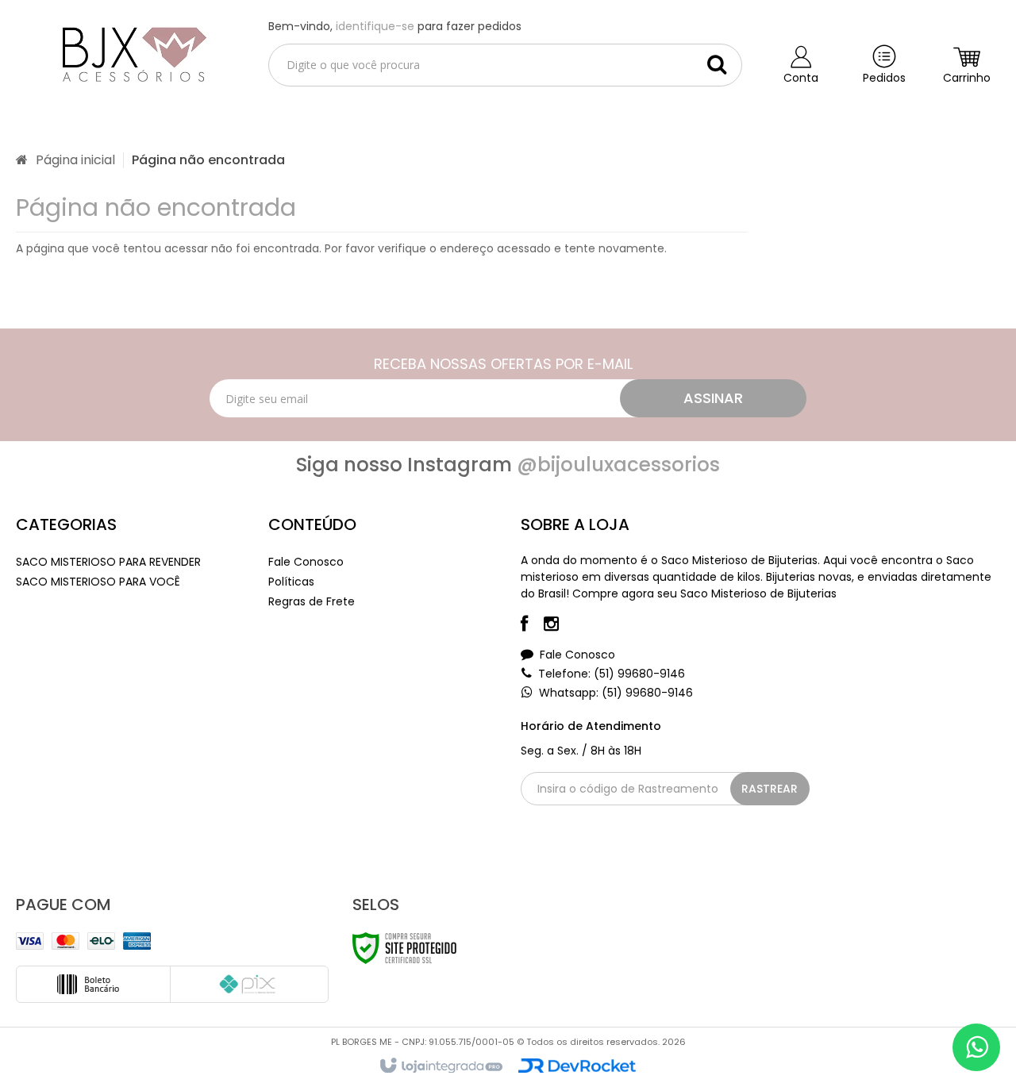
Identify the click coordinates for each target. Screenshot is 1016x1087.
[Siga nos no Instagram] (559, 626)
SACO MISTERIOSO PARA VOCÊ (98, 582)
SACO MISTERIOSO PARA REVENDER (108, 562)
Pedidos (884, 78)
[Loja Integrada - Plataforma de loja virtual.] (440, 1066)
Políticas (291, 582)
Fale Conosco (306, 562)
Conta (800, 78)
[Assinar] (713, 398)
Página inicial (75, 160)
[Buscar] (716, 64)
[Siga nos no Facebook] (532, 626)
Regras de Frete (311, 601)
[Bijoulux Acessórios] (129, 52)
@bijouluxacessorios (618, 464)
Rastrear (769, 789)
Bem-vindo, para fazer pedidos (394, 26)
